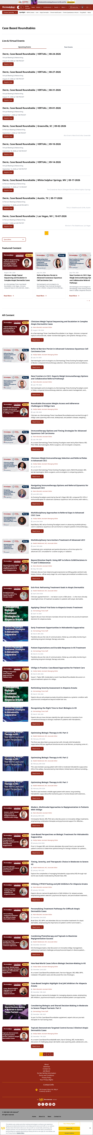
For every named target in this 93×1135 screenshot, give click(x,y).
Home (34, 1116)
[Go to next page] (52, 1054)
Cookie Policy (20, 1133)
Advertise (46, 1067)
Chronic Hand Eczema (55, 12)
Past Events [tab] (68, 47)
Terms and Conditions (46, 1075)
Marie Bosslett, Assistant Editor (42, 327)
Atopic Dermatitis (44, 12)
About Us (42, 1116)
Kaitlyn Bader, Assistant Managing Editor (45, 354)
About (46, 1064)
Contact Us (46, 1069)
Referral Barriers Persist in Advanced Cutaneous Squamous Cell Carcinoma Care (49, 277)
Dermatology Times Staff (40, 611)
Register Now (8, 64)
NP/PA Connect (27, 7)
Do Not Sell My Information (46, 1073)
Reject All (69, 1128)
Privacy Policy (46, 1078)
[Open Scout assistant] (82, 7)
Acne (37, 12)
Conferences (47, 7)
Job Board (46, 1071)
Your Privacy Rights (46, 1080)
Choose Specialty (9, 12)
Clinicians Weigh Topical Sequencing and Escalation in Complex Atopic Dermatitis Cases (17, 277)
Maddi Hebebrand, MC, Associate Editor (45, 543)
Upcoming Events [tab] (24, 47)
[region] (46, 1128)
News (33, 7)
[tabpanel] (46, 143)
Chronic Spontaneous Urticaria (70, 12)
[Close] (90, 1128)
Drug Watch (83, 12)
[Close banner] (90, 2)
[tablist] (46, 47)
